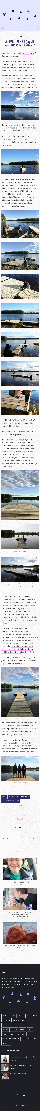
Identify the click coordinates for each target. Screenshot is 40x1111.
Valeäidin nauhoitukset (11, 1038)
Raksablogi (19, 1025)
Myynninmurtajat (19, 1020)
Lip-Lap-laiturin (23, 128)
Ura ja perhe (21, 1034)
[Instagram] (16, 1095)
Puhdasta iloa (7, 1025)
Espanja (12, 1015)
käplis (4, 797)
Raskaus (28, 1025)
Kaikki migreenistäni (20, 882)
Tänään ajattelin (8, 1034)
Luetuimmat (6, 1020)
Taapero (22, 1029)
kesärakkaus (13, 797)
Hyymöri (21, 1015)
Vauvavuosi (26, 1038)
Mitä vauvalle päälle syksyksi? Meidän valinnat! (20, 947)
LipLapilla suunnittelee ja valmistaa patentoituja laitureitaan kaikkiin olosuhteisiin (17, 649)
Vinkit (34, 1038)
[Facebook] (24, 1095)
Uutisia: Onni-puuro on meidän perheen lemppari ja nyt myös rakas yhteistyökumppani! (20, 914)
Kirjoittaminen (32, 1015)
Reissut (5, 1029)
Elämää (5, 1015)
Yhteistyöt (6, 1043)
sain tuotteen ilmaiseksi (10, 801)
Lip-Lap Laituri (28, 53)
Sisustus (13, 1029)
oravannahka (24, 797)
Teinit (30, 1029)
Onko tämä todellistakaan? (19, 1074)
